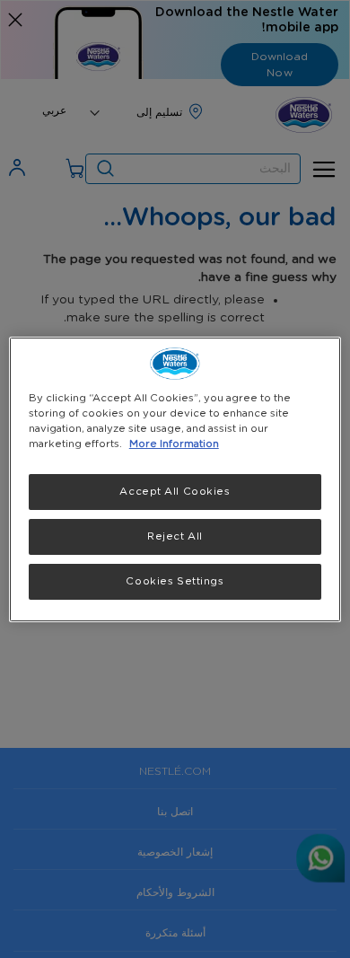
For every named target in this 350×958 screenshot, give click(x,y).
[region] (175, 478)
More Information (174, 444)
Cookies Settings (174, 581)
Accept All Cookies (174, 492)
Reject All (175, 536)
